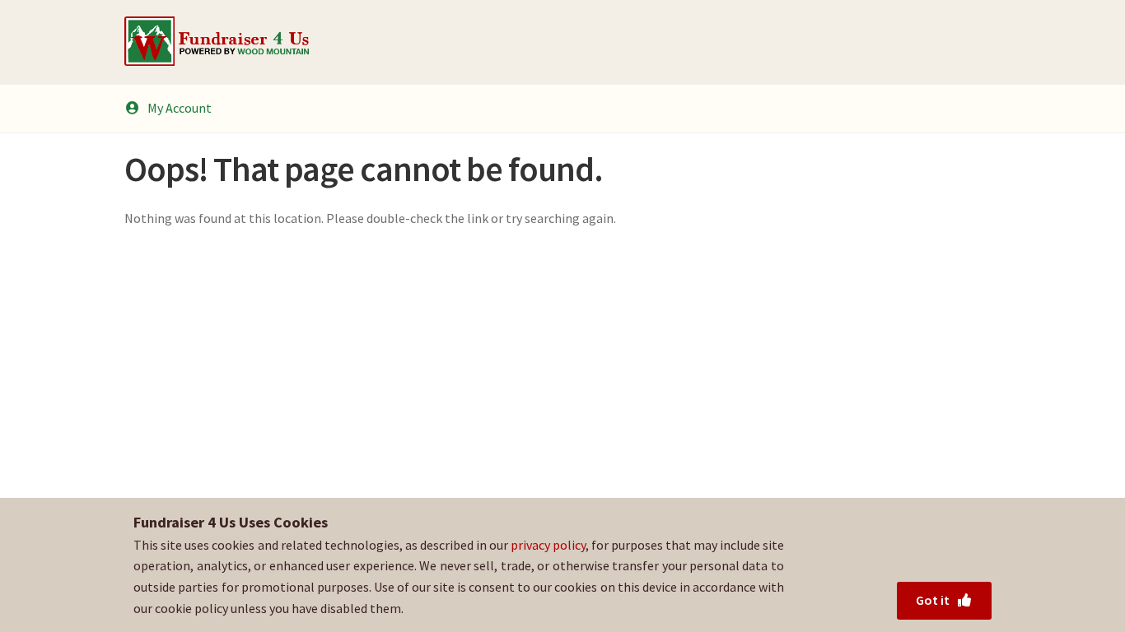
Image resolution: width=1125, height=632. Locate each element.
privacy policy (548, 545)
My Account (179, 108)
